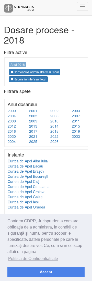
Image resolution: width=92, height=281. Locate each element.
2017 (33, 131)
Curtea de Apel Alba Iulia (28, 160)
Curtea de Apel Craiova (26, 191)
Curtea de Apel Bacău (25, 166)
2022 (54, 136)
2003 (76, 110)
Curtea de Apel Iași (23, 201)
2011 (76, 120)
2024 (12, 141)
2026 (54, 141)
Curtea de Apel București (28, 176)
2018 (54, 131)
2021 (33, 136)
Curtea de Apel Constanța (29, 186)
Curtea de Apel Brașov (26, 171)
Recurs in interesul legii (30, 79)
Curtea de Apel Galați (25, 196)
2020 (12, 136)
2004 (12, 115)
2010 (54, 120)
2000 (12, 110)
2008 (12, 120)
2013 (33, 126)
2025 (33, 141)
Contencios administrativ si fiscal (36, 72)
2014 (54, 126)
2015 (76, 126)
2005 (33, 115)
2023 (76, 136)
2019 (76, 131)
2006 (54, 115)
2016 (12, 131)
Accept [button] (46, 272)
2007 (76, 115)
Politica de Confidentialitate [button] (33, 258)
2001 (33, 110)
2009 (33, 120)
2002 (54, 110)
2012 (12, 126)
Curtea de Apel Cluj (23, 181)
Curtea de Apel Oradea (26, 207)
